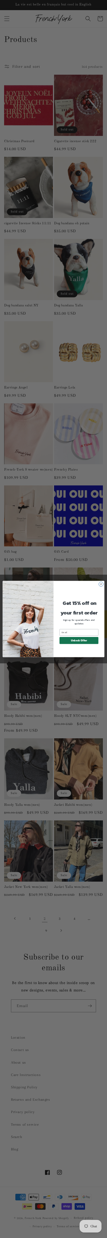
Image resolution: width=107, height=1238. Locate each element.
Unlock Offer (79, 640)
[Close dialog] (101, 584)
